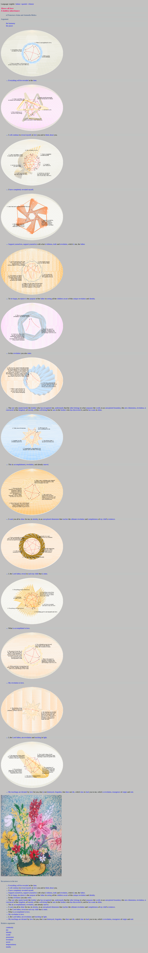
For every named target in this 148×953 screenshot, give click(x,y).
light (45, 108)
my (101, 83)
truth (55, 50)
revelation (9, 180)
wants (93, 71)
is (45, 50)
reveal (23, 38)
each (30, 89)
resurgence (116, 114)
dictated (24, 114)
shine (100, 71)
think (47, 38)
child (105, 83)
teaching (38, 108)
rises (82, 114)
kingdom (22, 71)
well (40, 71)
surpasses (89, 69)
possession (10, 178)
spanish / (25, 4)
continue (16, 38)
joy (7, 171)
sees (54, 71)
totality (8, 188)
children (60, 57)
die (73, 114)
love (35, 38)
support (26, 50)
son (13, 69)
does (67, 114)
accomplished (19, 95)
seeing (49, 57)
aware (65, 57)
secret (8, 183)
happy (15, 57)
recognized (47, 69)
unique (75, 57)
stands (20, 69)
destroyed (50, 114)
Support (11, 50)
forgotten (58, 114)
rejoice (22, 57)
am (23, 108)
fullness (49, 50)
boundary (117, 69)
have (11, 44)
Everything (12, 32)
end (131, 114)
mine (45, 89)
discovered (77, 71)
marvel (45, 77)
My (9, 102)
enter (29, 63)
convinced (10, 71)
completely (17, 44)
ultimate (74, 83)
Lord (14, 89)
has (41, 69)
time (34, 32)
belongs (77, 69)
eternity (30, 71)
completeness (93, 83)
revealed (25, 32)
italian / (19, 4)
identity (92, 57)
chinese (31, 4)
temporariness (11, 185)
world (98, 69)
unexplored (109, 69)
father (83, 50)
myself (28, 38)
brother (33, 69)
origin (125, 114)
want (11, 83)
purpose (32, 57)
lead (87, 114)
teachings (14, 114)
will (18, 32)
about (52, 38)
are (20, 114)
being (45, 71)
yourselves (18, 50)
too (89, 71)
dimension (132, 69)
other (72, 69)
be (21, 32)
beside (25, 69)
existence (111, 83)
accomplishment (19, 77)
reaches (65, 83)
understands (59, 69)
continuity (9, 168)
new (126, 69)
